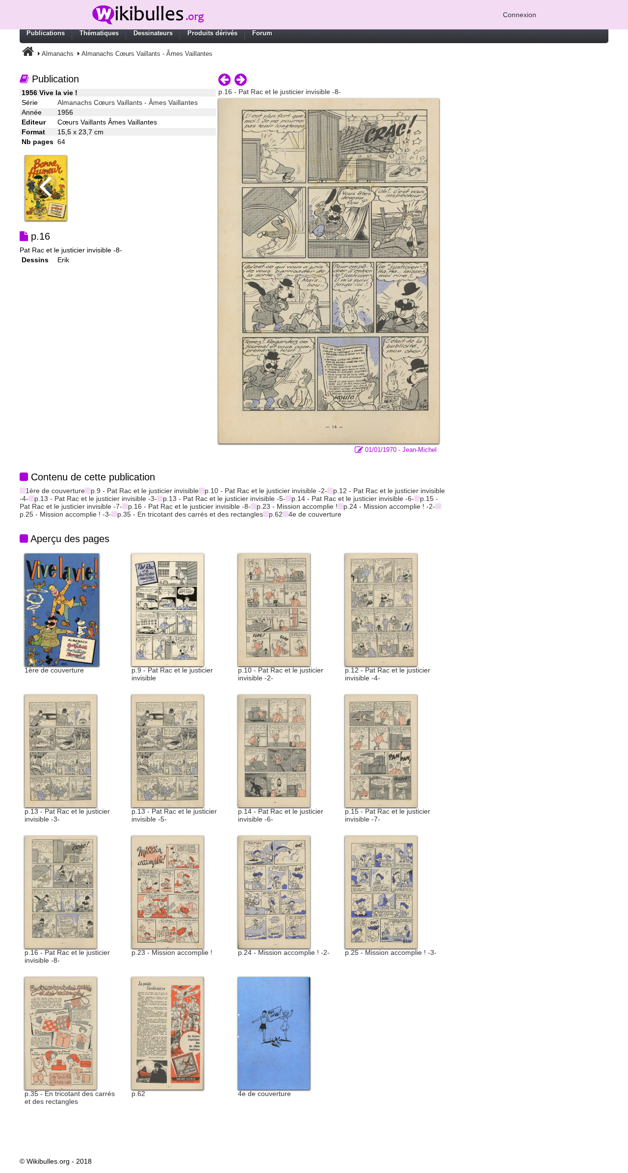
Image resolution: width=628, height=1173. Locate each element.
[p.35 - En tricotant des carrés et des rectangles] (61, 1033)
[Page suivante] (241, 80)
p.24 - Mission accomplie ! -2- (389, 506)
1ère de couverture (55, 491)
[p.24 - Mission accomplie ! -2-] (274, 892)
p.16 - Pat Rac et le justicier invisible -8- (189, 506)
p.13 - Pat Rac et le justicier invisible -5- (224, 498)
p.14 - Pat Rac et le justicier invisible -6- (352, 498)
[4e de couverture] (274, 1033)
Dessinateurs (153, 33)
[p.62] (167, 1033)
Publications (45, 33)
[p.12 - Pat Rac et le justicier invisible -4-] (381, 609)
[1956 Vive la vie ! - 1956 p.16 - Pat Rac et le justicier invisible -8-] (328, 271)
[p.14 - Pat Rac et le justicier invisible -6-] (274, 750)
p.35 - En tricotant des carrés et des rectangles (190, 514)
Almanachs (58, 53)
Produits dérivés (212, 33)
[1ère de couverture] (62, 609)
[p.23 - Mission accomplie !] (167, 892)
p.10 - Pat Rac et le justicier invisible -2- (266, 491)
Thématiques (99, 33)
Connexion (519, 15)
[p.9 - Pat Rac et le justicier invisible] (167, 609)
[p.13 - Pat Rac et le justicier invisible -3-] (61, 750)
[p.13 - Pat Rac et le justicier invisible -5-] (167, 750)
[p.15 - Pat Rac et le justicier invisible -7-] (381, 750)
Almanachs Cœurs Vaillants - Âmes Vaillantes (146, 53)
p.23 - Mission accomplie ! (297, 506)
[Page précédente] (224, 80)
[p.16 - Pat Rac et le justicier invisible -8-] (61, 892)
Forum (262, 33)
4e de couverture (314, 514)
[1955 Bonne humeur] (49, 187)
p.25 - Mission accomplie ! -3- (65, 514)
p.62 (276, 514)
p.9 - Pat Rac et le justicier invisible (145, 491)
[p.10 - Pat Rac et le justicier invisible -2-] (274, 609)
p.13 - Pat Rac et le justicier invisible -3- (95, 498)
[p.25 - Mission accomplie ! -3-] (381, 892)
